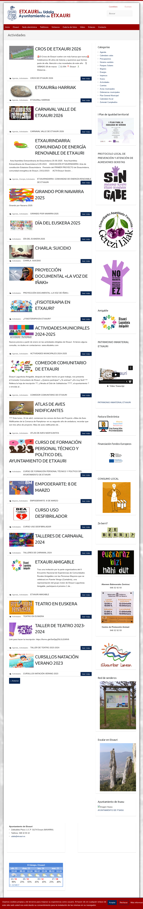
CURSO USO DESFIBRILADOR (51, 513)
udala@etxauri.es (18, 836)
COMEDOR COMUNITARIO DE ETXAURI (60, 365)
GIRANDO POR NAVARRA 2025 (59, 194)
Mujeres (15, 501)
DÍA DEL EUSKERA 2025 (57, 222)
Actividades (23, 78)
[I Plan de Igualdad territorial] (116, 119)
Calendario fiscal (106, 99)
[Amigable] (116, 316)
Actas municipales (107, 89)
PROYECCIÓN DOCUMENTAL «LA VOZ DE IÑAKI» (61, 276)
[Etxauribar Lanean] (115, 644)
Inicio (7, 27)
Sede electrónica (29, 27)
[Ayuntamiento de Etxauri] (38, 14)
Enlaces (91, 27)
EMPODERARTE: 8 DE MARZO (56, 487)
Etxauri (16, 27)
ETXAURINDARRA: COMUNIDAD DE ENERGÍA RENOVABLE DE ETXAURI (60, 147)
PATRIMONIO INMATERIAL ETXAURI (114, 402)
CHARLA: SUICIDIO (53, 247)
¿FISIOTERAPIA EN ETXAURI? (52, 305)
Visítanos (56, 27)
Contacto (102, 27)
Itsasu (102, 79)
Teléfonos (44, 27)
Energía (22, 179)
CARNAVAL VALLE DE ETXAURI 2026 (55, 112)
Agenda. (15, 78)
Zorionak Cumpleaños (108, 102)
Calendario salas (106, 55)
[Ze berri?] (117, 528)
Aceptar (112, 902)
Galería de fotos (70, 27)
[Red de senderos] (117, 683)
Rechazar (123, 902)
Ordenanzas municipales (110, 92)
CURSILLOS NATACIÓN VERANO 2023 (56, 659)
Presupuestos (105, 59)
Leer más (86, 78)
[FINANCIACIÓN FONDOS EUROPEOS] (116, 449)
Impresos (103, 75)
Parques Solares (106, 65)
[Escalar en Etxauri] (117, 745)
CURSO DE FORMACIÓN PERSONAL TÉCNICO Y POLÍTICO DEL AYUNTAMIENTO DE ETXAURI (45, 451)
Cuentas (103, 86)
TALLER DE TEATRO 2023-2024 (60, 628)
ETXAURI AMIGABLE (54, 561)
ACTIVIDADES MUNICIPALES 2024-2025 (62, 331)
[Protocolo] (113, 167)
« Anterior (14, 681)
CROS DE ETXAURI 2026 (58, 48)
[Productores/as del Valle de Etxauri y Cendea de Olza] (114, 484)
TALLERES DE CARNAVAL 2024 (59, 539)
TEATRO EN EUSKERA (56, 603)
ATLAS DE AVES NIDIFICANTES (50, 407)
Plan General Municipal (109, 96)
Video (82, 27)
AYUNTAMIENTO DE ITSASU (111, 810)
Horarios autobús (107, 62)
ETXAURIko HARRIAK (55, 87)
